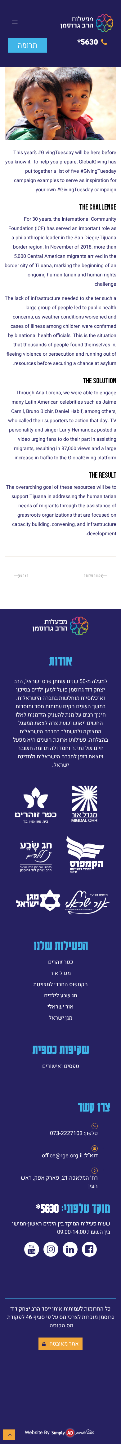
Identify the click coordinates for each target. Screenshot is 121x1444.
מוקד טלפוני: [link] (73, 1208)
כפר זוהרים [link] (60, 962)
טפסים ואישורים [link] (60, 1066)
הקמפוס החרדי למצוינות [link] (60, 984)
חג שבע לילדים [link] (60, 995)
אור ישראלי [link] (60, 1007)
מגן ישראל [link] (60, 1018)
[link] (86, 23)
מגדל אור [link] (60, 973)
